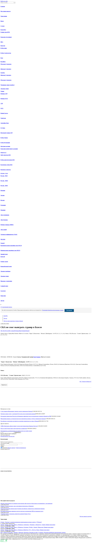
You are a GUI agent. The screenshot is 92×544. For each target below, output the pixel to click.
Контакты (26, 532)
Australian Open (5, 123)
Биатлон (3, 45)
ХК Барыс (16, 330)
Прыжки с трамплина (6, 281)
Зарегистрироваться (21, 447)
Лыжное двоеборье (5, 271)
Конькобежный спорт (6, 266)
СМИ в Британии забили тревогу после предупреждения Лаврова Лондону (19, 426)
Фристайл (3, 295)
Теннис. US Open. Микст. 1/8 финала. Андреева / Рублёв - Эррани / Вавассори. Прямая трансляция (29, 527)
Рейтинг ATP (4, 93)
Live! (6, 173)
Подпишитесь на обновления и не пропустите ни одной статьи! (16, 431)
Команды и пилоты (6, 169)
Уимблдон (3, 118)
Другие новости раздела (85, 516)
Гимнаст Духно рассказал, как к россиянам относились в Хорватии (17, 506)
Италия (3, 200)
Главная (3, 6)
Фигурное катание (5, 146)
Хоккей (2, 243)
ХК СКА (3, 330)
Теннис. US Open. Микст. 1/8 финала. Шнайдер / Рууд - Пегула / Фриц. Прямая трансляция (27, 529)
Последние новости (5, 11)
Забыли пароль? (11, 447)
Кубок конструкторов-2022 (8, 159)
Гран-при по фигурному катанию (9, 148)
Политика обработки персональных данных (55, 532)
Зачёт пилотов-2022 (6, 155)
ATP (2, 103)
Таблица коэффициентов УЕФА (9, 234)
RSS (2, 532)
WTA (2, 108)
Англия (2, 195)
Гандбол (3, 72)
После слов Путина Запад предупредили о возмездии (14, 428)
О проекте (40, 532)
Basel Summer (22, 330)
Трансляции (4, 16)
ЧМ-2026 (3, 239)
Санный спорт (4, 286)
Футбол (3, 173)
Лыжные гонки (5, 88)
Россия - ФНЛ (4, 180)
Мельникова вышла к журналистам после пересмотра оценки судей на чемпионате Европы (23, 418)
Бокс (2, 58)
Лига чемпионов (5, 215)
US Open (3, 128)
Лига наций (4, 229)
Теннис (2, 91)
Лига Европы (4, 219)
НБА (2, 42)
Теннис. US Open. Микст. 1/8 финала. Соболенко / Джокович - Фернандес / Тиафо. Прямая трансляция (30, 524)
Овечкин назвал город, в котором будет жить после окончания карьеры (18, 413)
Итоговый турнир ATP (7, 132)
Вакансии (21, 532)
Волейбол (3, 61)
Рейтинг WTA (4, 98)
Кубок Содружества (6, 53)
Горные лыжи (4, 261)
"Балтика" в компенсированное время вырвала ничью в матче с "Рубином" (23, 522)
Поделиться (4, 384)
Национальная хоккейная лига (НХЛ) (10, 250)
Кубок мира (4, 48)
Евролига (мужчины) (6, 37)
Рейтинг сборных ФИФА (7, 224)
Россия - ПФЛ (4, 185)
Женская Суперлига (6, 69)
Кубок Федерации (5, 142)
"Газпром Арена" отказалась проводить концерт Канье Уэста (16, 513)
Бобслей (3, 256)
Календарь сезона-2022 (6, 164)
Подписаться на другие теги (7, 436)
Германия (3, 205)
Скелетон (3, 290)
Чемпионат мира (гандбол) (7, 85)
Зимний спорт (4, 254)
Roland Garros (4, 113)
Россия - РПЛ (4, 175)
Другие (2, 300)
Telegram (15, 532)
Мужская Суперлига (6, 64)
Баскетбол (3, 29)
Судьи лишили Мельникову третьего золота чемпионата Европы (16, 411)
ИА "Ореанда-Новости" (85, 381)
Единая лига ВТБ (5, 32)
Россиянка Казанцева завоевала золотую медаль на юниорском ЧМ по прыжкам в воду (22, 511)
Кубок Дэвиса (4, 137)
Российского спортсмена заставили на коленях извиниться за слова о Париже (20, 421)
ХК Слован (11, 330)
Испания (3, 190)
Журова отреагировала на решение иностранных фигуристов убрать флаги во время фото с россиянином (26, 503)
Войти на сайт (4, 1)
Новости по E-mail (8, 532)
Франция (3, 210)
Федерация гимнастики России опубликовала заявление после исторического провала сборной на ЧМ (26, 416)
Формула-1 (3, 152)
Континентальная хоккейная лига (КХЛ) (11, 245)
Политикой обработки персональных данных (52, 310)
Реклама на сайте (33, 532)
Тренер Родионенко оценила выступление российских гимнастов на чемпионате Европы (23, 508)
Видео (2, 21)
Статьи (2, 26)
